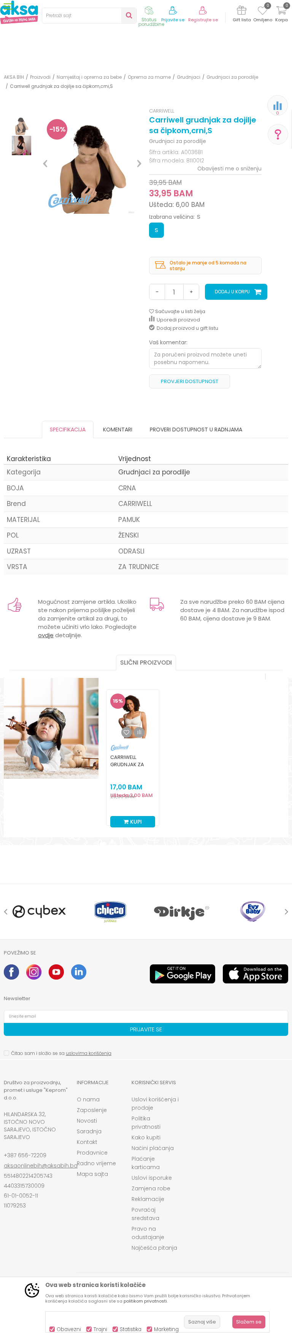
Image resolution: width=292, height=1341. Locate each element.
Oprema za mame (149, 77)
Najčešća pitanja (154, 1248)
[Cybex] (39, 911)
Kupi (135, 822)
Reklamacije (148, 1199)
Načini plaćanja (153, 1148)
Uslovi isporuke (152, 1178)
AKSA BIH (14, 77)
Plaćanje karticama (146, 1163)
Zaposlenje (92, 1110)
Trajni (100, 1329)
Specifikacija (68, 429)
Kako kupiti (146, 1137)
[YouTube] (56, 972)
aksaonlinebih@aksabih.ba (41, 1165)
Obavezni (69, 1329)
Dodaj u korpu (232, 291)
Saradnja (89, 1131)
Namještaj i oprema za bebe (89, 77)
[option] (21, 125)
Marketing (166, 1329)
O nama (88, 1099)
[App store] (255, 974)
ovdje (46, 635)
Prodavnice (92, 1152)
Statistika (130, 1329)
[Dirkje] (181, 911)
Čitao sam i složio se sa (61, 1053)
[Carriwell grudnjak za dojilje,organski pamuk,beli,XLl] (132, 716)
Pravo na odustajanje (148, 1233)
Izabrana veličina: (174, 217)
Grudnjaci (188, 77)
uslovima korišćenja (88, 1053)
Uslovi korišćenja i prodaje (155, 1104)
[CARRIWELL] (119, 748)
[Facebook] (11, 972)
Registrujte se (203, 20)
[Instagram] (33, 972)
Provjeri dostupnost (189, 381)
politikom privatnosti (145, 1301)
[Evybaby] (252, 911)
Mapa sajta (92, 1174)
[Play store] (182, 974)
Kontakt (87, 1142)
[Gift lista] (241, 11)
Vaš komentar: (168, 342)
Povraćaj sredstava (145, 1214)
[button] (89, 16)
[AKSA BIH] (19, 12)
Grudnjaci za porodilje (232, 77)
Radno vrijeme (96, 1163)
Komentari (117, 429)
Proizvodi (40, 77)
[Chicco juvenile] (110, 911)
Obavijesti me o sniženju (229, 168)
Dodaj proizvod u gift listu (187, 328)
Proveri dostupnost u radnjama (196, 429)
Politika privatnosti (146, 1123)
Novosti (87, 1121)
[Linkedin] (78, 972)
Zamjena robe (151, 1188)
